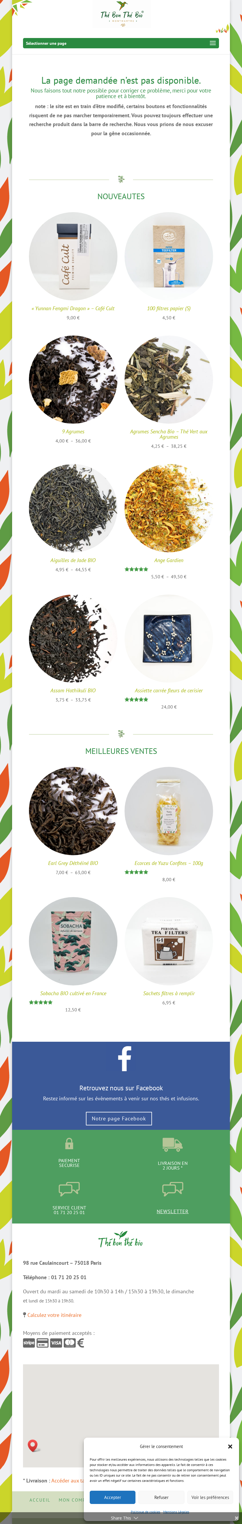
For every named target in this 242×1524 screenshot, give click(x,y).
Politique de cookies (145, 1512)
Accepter (112, 1497)
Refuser (161, 1497)
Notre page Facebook (119, 1118)
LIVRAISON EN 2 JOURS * (173, 1165)
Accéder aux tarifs (71, 1480)
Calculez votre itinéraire (54, 1315)
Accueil (40, 1500)
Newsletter (173, 1211)
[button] (230, 1446)
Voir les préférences (210, 1497)
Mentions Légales (176, 1512)
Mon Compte (75, 1500)
